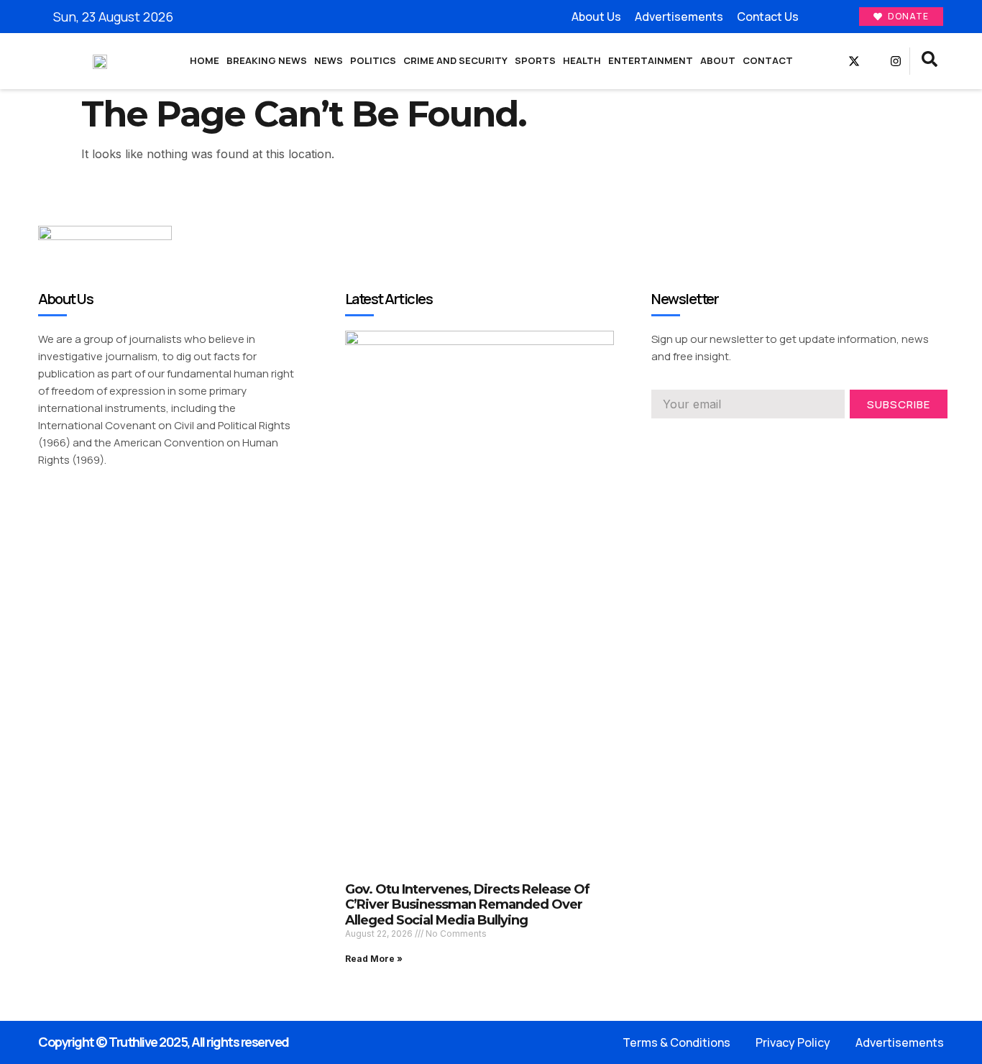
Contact (768, 60)
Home (204, 60)
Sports (535, 60)
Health (582, 60)
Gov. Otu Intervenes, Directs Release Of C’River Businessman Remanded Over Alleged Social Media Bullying (467, 904)
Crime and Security (455, 60)
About (717, 60)
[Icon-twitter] (683, 438)
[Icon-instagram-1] (709, 438)
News (328, 60)
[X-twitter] (854, 61)
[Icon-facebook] (833, 61)
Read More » (374, 958)
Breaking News (266, 60)
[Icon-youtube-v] (875, 61)
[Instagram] (895, 61)
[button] (929, 61)
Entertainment (650, 60)
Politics (373, 60)
